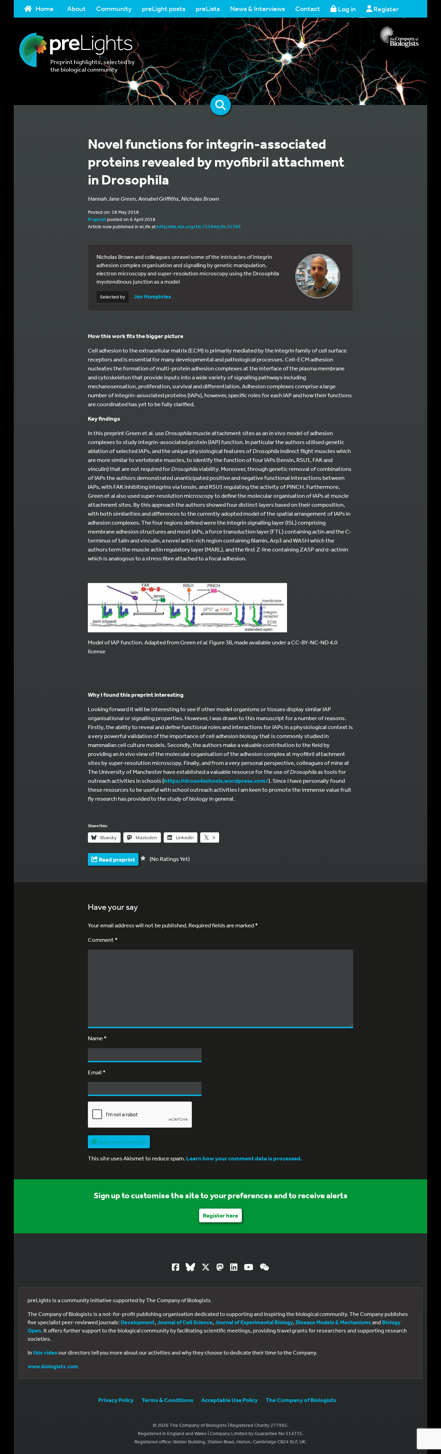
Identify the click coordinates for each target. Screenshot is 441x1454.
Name (97, 1038)
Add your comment (121, 1141)
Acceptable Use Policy (229, 1399)
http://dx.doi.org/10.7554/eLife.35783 (199, 226)
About (76, 8)
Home (44, 8)
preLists (208, 8)
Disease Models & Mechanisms (333, 1322)
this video (45, 1352)
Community (114, 8)
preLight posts (163, 8)
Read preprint (116, 859)
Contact (307, 8)
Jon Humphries (152, 296)
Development (138, 1322)
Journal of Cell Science (185, 1322)
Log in (346, 9)
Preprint (97, 219)
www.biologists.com (53, 1366)
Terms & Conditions (167, 1399)
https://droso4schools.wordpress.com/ (216, 780)
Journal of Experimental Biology (254, 1322)
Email (97, 1072)
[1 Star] (143, 858)
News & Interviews (257, 8)
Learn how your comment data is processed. (244, 1158)
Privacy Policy (116, 1399)
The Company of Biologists (301, 1399)
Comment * (103, 939)
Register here (220, 1215)
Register (385, 9)
